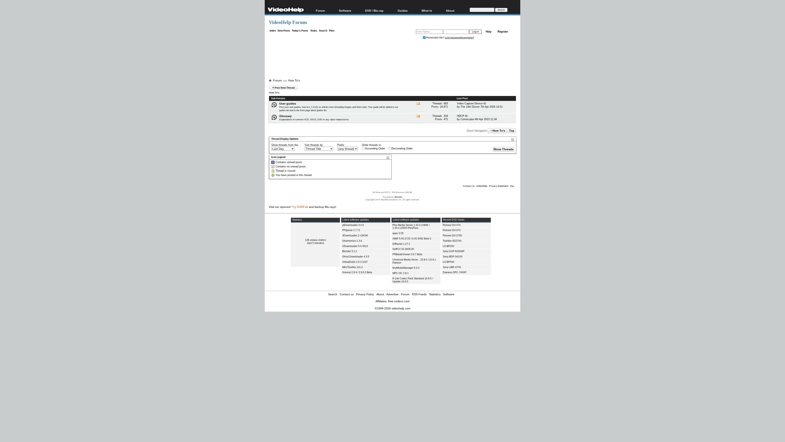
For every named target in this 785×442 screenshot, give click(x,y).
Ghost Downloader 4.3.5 (355, 256)
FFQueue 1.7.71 (351, 230)
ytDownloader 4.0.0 (353, 225)
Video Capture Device (470, 103)
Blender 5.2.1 (349, 251)
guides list (284, 110)
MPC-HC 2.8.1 (400, 273)
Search (323, 30)
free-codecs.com (399, 301)
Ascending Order (374, 148)
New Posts (284, 30)
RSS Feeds (419, 294)
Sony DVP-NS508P (453, 251)
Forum (320, 10)
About (380, 294)
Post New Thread (283, 87)
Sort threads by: (314, 145)
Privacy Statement (498, 186)
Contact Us (469, 186)
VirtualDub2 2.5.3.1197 (355, 261)
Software (345, 10)
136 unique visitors (315, 240)
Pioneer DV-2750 (452, 235)
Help (488, 31)
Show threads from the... (286, 145)
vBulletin (398, 197)
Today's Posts (300, 30)
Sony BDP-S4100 (452, 256)
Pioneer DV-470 (452, 225)
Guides (403, 10)
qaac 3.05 (398, 233)
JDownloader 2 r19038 (355, 235)
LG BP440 (448, 261)
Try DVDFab (300, 207)
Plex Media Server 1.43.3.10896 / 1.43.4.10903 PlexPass (411, 227)
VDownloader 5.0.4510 (355, 246)
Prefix (340, 145)
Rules (314, 30)
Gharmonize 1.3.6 (352, 240)
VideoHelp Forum (288, 22)
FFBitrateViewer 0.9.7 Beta (407, 254)
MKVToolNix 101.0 (352, 267)
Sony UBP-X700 (452, 267)
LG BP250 (448, 246)
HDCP (460, 115)
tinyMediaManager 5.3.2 (405, 267)
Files (331, 30)
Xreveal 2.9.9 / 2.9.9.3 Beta (357, 272)
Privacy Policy (365, 294)
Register (503, 31)
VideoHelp (481, 186)
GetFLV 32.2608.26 (403, 249)
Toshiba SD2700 (452, 240)
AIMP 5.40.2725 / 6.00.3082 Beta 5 (411, 238)
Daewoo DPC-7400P (454, 272)
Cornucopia (467, 119)
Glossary (285, 116)
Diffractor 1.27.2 (401, 243)
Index (273, 30)
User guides (287, 103)
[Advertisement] (392, 60)
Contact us (347, 294)
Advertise (392, 294)
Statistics (435, 294)
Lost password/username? (459, 37)
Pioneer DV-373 (452, 230)
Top (511, 130)
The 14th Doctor (470, 106)
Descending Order (401, 148)
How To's (294, 80)
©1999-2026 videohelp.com (392, 308)
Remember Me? (435, 37)
